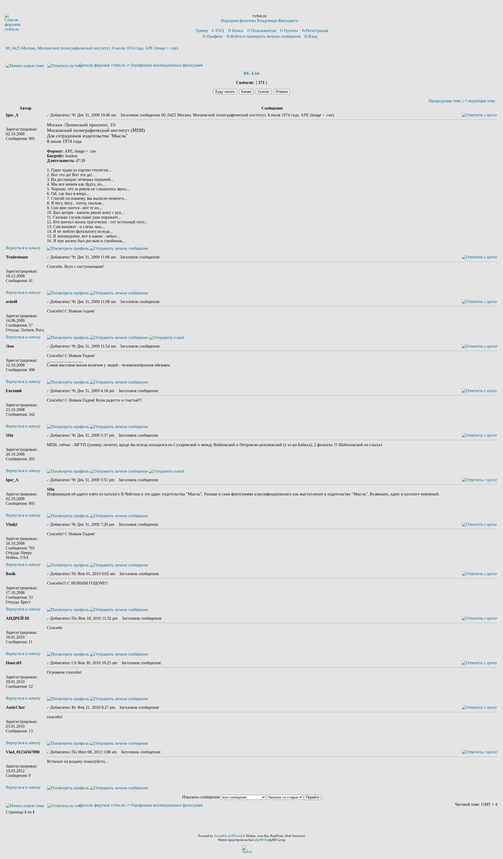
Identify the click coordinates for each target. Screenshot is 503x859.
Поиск (237, 30)
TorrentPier (221, 836)
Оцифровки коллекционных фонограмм (167, 65)
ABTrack (235, 836)
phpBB (259, 840)
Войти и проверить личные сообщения (265, 36)
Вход (312, 36)
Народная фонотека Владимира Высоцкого (259, 20)
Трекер (201, 30)
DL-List (252, 73)
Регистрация (317, 30)
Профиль (214, 36)
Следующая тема (480, 101)
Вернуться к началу (23, 248)
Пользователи (263, 30)
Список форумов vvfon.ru (102, 65)
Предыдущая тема (445, 101)
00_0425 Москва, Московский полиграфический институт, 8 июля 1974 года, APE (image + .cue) (92, 48)
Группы (291, 30)
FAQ (220, 30)
